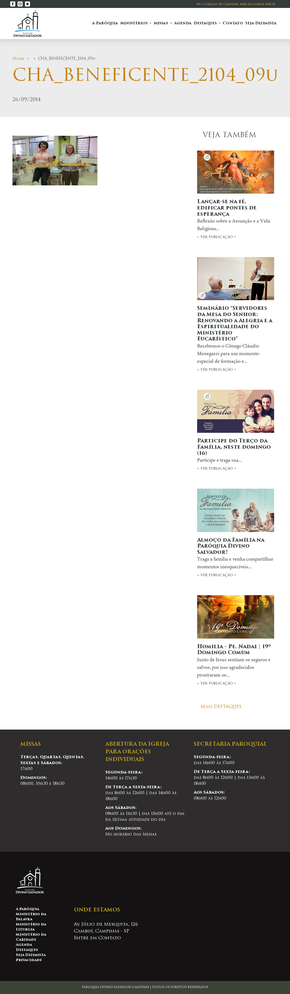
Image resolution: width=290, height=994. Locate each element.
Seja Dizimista (260, 23)
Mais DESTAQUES (221, 707)
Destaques (27, 950)
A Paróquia (105, 23)
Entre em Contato (97, 938)
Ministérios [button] (134, 23)
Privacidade (29, 960)
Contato (233, 23)
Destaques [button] (206, 23)
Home (18, 59)
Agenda (182, 23)
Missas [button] (161, 23)
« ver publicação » (233, 219)
